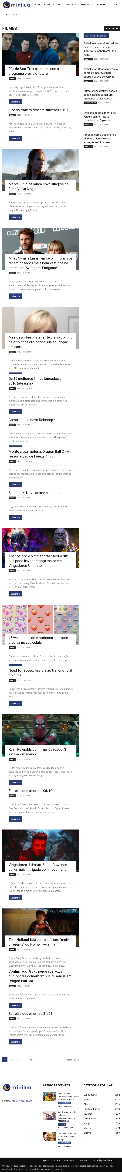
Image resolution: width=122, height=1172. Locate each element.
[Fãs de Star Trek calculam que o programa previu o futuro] (40, 54)
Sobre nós (83, 1160)
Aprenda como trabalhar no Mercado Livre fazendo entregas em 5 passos (100, 138)
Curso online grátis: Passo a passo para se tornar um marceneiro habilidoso (100, 94)
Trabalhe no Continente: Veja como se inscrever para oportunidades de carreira (101, 72)
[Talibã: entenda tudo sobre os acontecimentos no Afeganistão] (49, 1115)
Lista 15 (46, 4)
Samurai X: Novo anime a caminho (35, 493)
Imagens (57, 4)
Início (37, 4)
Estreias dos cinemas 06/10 (30, 791)
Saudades (100, 4)
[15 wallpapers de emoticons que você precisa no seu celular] (40, 624)
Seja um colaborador (51, 1160)
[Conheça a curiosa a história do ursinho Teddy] (49, 1136)
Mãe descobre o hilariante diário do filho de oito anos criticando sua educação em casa (41, 342)
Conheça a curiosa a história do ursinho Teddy (67, 1137)
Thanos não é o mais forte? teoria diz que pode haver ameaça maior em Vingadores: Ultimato (38, 561)
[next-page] (38, 1059)
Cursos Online (11, 14)
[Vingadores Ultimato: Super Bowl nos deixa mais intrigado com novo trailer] (40, 851)
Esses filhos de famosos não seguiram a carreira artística (68, 1097)
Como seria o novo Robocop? (32, 420)
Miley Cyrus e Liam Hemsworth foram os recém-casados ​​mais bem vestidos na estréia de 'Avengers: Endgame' (40, 263)
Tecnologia (87, 4)
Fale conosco (70, 1160)
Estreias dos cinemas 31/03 (30, 1014)
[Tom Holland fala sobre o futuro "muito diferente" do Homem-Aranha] (40, 927)
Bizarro (62, 1124)
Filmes (12, 78)
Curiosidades (71, 4)
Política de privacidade (102, 1160)
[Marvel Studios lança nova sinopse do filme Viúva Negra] (40, 170)
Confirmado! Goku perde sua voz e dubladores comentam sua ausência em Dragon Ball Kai (40, 976)
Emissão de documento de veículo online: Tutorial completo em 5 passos (100, 116)
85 (31, 1059)
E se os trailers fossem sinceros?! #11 (38, 110)
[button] (116, 4)
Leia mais (15, 102)
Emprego (88, 59)
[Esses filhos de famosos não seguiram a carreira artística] (49, 1096)
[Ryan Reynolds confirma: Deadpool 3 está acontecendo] (40, 735)
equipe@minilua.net (22, 1100)
